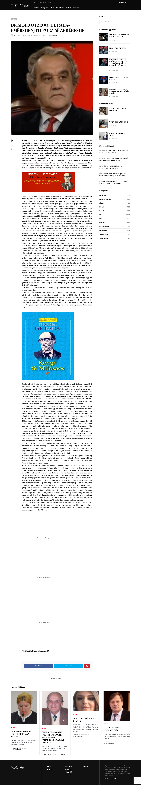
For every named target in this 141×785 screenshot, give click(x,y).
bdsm (101, 181)
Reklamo (50, 770)
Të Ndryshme (103, 234)
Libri (100, 219)
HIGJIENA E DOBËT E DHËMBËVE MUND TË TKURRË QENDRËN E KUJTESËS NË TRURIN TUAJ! (118, 63)
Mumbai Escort (104, 166)
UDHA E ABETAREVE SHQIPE (117, 134)
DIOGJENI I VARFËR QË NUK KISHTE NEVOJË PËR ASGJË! (119, 91)
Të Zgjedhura (103, 238)
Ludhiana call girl (104, 158)
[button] (12, 5)
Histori (101, 207)
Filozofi (101, 203)
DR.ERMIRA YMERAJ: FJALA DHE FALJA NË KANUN (21, 734)
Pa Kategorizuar (104, 226)
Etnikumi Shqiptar (105, 199)
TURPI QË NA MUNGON (118, 122)
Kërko (128, 22)
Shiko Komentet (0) (57, 678)
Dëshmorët (103, 195)
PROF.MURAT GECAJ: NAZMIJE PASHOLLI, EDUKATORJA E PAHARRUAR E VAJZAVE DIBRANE (53, 737)
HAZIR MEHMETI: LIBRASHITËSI (112, 729)
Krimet (101, 211)
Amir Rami (115, 779)
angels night (103, 150)
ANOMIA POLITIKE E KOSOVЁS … (117, 109)
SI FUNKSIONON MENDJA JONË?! (119, 78)
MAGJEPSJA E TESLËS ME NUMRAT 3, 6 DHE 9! (119, 36)
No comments (53, 35)
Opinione (102, 222)
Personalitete (103, 230)
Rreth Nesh (68, 766)
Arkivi (49, 766)
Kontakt (85, 766)
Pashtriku (22, 5)
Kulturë (14, 19)
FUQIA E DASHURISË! (117, 48)
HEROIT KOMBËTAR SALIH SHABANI (86, 719)
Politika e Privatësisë (68, 771)
